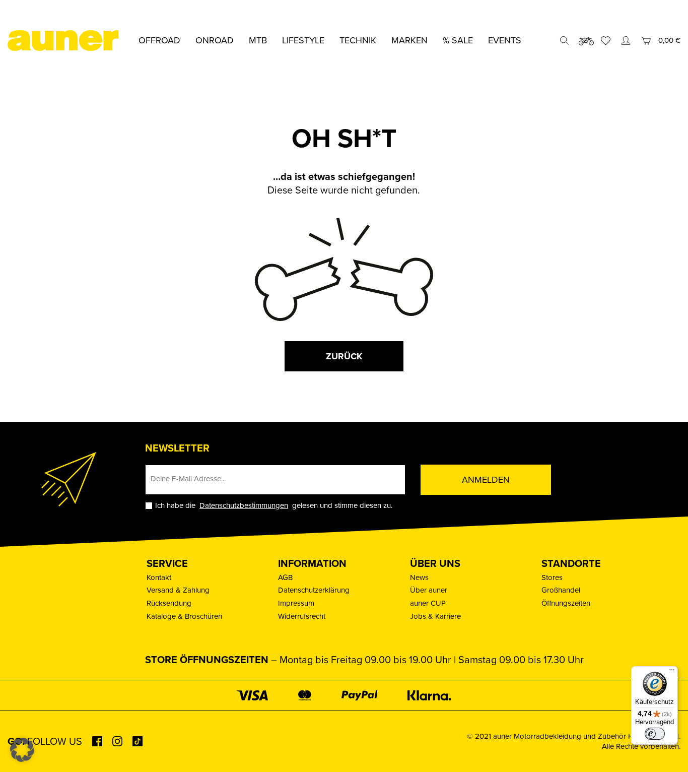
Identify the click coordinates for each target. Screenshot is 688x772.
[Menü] (672, 672)
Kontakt (159, 577)
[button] (22, 750)
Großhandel (560, 590)
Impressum (296, 603)
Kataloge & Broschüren (184, 616)
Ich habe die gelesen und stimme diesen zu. (273, 505)
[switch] (655, 734)
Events (504, 40)
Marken (409, 40)
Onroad (214, 40)
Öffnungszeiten (565, 603)
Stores (552, 577)
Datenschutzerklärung (314, 590)
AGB (285, 577)
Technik (357, 40)
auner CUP (428, 603)
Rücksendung (169, 603)
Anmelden (486, 479)
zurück (344, 356)
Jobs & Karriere (435, 616)
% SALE (458, 40)
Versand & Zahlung (178, 590)
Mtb (258, 40)
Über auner (428, 590)
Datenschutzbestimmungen (243, 505)
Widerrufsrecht (301, 616)
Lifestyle (303, 40)
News (419, 577)
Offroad (159, 40)
